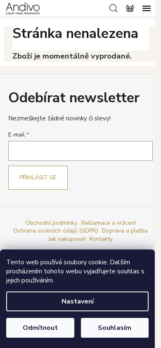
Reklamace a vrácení (108, 223)
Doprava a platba (125, 231)
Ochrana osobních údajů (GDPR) (55, 231)
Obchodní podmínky (51, 223)
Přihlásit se (38, 177)
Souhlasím (114, 327)
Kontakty (101, 239)
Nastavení (78, 301)
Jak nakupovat (66, 239)
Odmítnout (40, 327)
